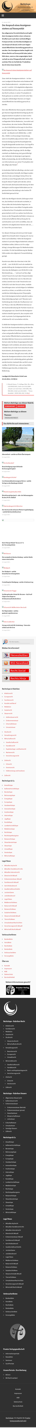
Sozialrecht (8, 710)
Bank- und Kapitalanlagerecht (17, 1070)
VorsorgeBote (9, 956)
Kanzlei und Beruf (10, 703)
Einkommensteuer (12, 720)
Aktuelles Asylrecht (10, 865)
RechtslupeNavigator (11, 835)
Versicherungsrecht (12, 756)
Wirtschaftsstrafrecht (14, 1044)
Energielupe (8, 799)
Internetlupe (8, 815)
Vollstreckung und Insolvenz (15, 771)
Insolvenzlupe (8, 812)
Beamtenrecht (12, 1051)
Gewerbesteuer (12, 1113)
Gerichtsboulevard (10, 886)
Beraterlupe (8, 792)
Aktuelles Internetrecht (12, 872)
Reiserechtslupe (9, 839)
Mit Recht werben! (12, 1378)
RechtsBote (8, 946)
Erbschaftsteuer (11, 724)
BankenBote (8, 939)
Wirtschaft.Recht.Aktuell (12, 929)
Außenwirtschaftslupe (11, 789)
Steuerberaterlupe (10, 842)
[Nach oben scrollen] (33, 1425)
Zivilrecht (21, 406)
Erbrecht (9, 764)
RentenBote (8, 949)
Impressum (8, 968)
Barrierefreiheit (9, 977)
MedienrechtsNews (10, 902)
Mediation (7, 707)
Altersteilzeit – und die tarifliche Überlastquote (16, 454)
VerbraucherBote (10, 952)
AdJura (8, 1375)
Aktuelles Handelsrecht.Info (13, 869)
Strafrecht (7, 732)
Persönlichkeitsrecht (11, 418)
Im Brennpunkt (10, 406)
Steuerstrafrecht (12, 1041)
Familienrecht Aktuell (11, 882)
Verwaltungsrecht (10, 735)
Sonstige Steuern (11, 1128)
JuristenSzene (9, 892)
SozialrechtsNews (10, 912)
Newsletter (9, 1357)
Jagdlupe (7, 819)
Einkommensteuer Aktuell (13, 879)
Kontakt (7, 966)
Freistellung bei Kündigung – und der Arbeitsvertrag (17, 582)
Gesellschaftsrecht (12, 742)
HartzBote (7, 942)
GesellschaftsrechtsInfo (12, 889)
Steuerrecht (8, 713)
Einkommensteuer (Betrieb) (16, 1107)
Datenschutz (8, 974)
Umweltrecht (11, 1057)
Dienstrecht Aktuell (10, 876)
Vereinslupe (8, 852)
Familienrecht (9, 700)
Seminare (9, 1360)
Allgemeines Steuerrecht (14, 1098)
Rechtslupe (25, 4)
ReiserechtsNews (10, 909)
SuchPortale (10, 1364)
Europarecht (8, 697)
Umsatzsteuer (10, 727)
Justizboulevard (9, 896)
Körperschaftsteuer (13, 1116)
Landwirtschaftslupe (11, 825)
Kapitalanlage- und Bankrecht (16, 749)
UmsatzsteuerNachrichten (13, 923)
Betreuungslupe (9, 795)
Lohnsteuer (11, 1119)
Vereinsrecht (10, 767)
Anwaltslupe (8, 785)
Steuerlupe (8, 846)
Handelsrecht (10, 746)
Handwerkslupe (9, 805)
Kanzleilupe (8, 822)
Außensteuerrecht (12, 717)
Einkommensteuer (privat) (16, 1110)
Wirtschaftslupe (9, 856)
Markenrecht (10, 752)
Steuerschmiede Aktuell (12, 916)
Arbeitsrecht (8, 693)
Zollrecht (7, 775)
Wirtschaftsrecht (9, 739)
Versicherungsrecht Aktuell (13, 926)
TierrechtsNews (9, 919)
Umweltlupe (8, 849)
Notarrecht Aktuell (10, 906)
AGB (5, 971)
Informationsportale (12, 1354)
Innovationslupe (9, 809)
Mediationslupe (9, 829)
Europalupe (8, 802)
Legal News (8, 899)
